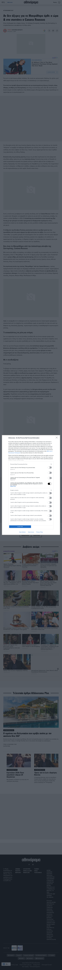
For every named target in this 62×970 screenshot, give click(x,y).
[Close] (57, 438)
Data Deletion (22, 532)
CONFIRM (20, 526)
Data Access (31, 532)
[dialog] (31, 485)
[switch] (50, 467)
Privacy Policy (39, 532)
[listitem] (31, 464)
